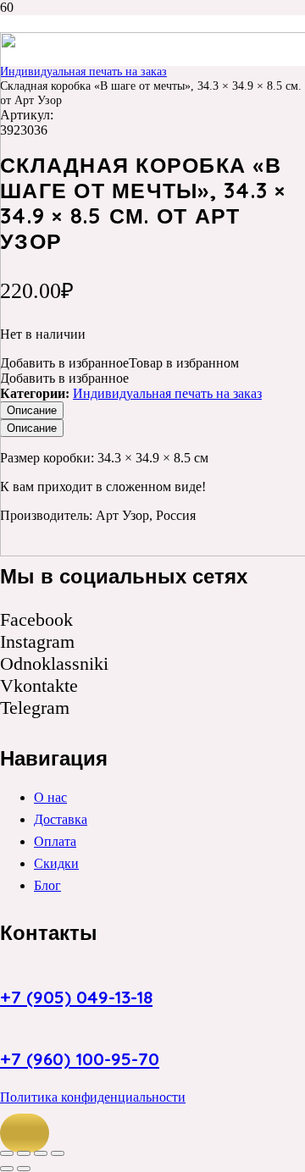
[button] (24, 1133)
